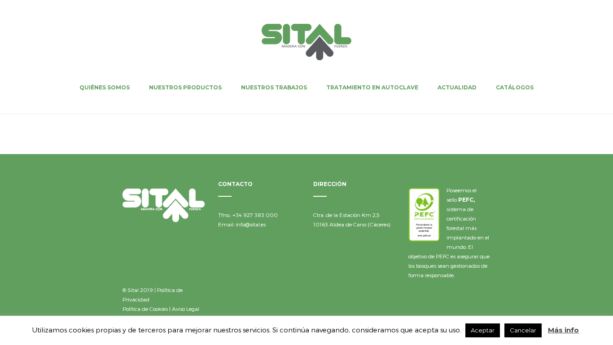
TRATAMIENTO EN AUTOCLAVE (372, 87)
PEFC (465, 199)
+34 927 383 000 (255, 215)
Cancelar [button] (523, 330)
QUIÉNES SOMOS (104, 87)
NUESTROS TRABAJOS (274, 87)
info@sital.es (251, 224)
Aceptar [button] (483, 330)
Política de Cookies (145, 308)
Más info (563, 330)
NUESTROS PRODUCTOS (185, 87)
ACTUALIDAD (457, 87)
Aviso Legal (185, 308)
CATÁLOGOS (515, 87)
